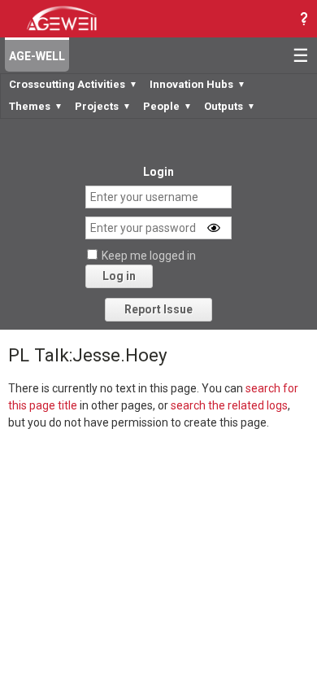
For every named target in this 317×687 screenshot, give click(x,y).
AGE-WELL (37, 56)
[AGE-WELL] (61, 17)
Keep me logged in (149, 255)
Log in (119, 275)
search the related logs (229, 405)
